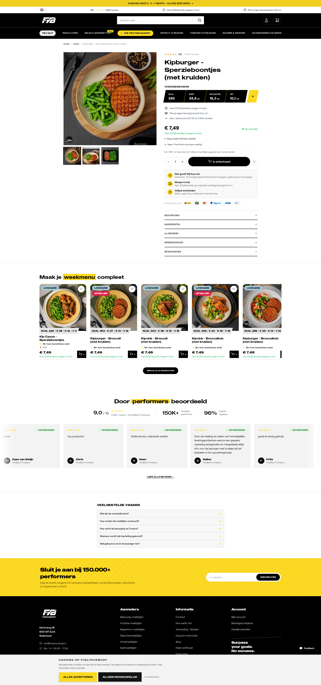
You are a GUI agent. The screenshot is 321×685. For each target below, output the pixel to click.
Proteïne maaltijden (131, 623)
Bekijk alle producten (160, 371)
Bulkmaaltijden (128, 647)
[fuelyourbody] (49, 20)
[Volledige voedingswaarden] (253, 96)
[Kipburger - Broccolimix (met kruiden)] (266, 321)
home (67, 43)
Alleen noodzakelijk (120, 676)
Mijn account (238, 616)
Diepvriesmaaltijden (131, 635)
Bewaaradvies (173, 251)
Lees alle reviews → (160, 477)
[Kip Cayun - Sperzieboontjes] (62, 321)
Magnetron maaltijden (132, 629)
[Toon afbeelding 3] (110, 155)
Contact (180, 616)
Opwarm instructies (187, 635)
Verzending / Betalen (187, 629)
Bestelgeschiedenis (242, 623)
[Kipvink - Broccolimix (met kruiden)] (215, 321)
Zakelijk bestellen (240, 629)
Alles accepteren (78, 676)
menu (76, 43)
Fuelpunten (182, 653)
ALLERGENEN (171, 233)
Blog (178, 641)
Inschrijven (268, 577)
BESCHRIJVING (172, 215)
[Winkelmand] (277, 20)
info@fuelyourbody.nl (55, 643)
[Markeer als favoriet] (254, 162)
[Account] (266, 20)
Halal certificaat (184, 647)
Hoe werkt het (184, 623)
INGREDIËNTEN (172, 224)
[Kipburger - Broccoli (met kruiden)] (113, 321)
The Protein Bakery (135, 33)
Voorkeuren (151, 677)
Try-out (47, 33)
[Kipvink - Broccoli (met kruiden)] (164, 321)
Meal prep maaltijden (131, 616)
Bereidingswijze (174, 242)
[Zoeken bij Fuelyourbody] (199, 20)
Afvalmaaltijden (128, 641)
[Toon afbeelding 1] (72, 155)
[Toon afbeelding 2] (91, 155)
